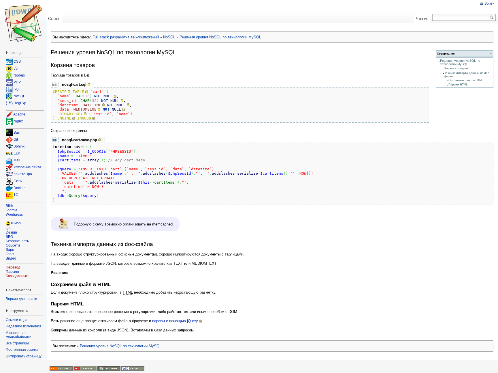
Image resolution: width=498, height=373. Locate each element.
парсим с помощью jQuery (175, 321)
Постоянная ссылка (22, 350)
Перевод (13, 267)
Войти (489, 3)
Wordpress (14, 214)
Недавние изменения (23, 326)
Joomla (11, 210)
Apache (19, 114)
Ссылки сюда (16, 320)
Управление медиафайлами (18, 335)
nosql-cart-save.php (79, 140)
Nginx (18, 121)
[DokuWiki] (108, 368)
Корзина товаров (456, 68)
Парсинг (12, 272)
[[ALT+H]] (23, 23)
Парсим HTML (458, 84)
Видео (11, 258)
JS (16, 68)
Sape (10, 250)
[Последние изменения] (61, 368)
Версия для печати (21, 299)
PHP (17, 82)
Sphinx (19, 147)
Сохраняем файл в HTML (465, 80)
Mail (17, 160)
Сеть (18, 181)
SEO (9, 237)
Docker (19, 188)
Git (16, 140)
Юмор (16, 223)
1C (16, 195)
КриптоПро (23, 174)
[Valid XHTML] (132, 368)
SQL (17, 89)
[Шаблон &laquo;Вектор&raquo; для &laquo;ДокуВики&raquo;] (85, 368)
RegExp (20, 103)
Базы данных (17, 276)
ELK (17, 154)
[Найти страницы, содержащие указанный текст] (491, 17)
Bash (18, 133)
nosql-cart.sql (74, 84)
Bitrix (10, 206)
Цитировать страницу (24, 356)
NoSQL (169, 37)
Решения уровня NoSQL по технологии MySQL (220, 37)
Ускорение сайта (27, 167)
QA (8, 228)
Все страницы (17, 343)
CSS (17, 61)
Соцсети (13, 245)
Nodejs (19, 75)
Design (11, 232)
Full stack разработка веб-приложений (126, 37)
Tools (10, 254)
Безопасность (17, 241)
